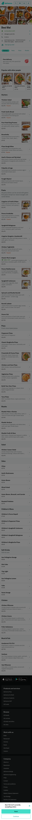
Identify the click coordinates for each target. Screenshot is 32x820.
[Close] (29, 806)
